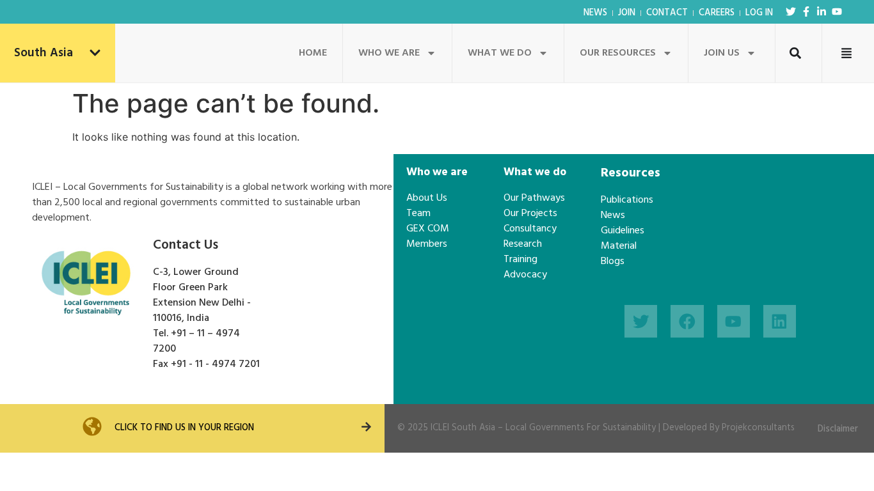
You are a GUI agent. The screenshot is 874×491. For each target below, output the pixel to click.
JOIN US (722, 53)
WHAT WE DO (500, 53)
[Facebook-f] (806, 11)
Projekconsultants (758, 428)
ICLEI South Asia (463, 428)
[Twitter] (791, 11)
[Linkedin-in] (821, 11)
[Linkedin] (779, 321)
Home (313, 53)
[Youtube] (837, 11)
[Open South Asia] (95, 53)
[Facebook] (687, 321)
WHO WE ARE (389, 53)
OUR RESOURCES (618, 53)
